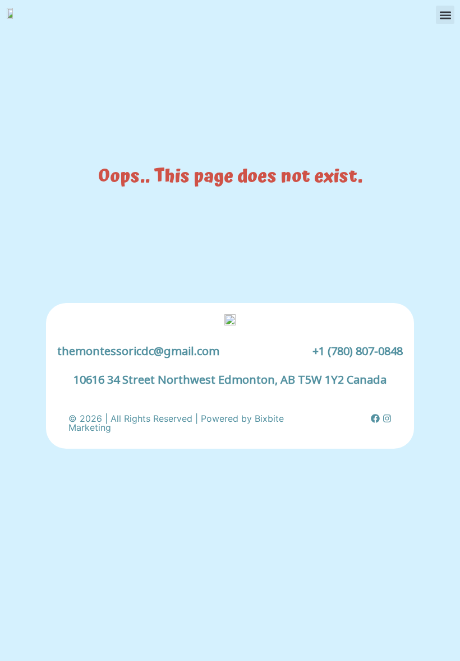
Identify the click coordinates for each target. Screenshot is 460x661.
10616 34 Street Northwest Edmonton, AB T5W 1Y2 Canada (230, 379)
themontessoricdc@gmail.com (138, 351)
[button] (445, 15)
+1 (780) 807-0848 (357, 351)
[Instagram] (387, 418)
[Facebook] (375, 418)
